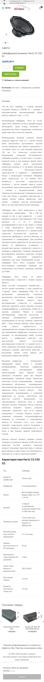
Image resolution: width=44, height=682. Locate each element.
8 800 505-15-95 (28, 1)
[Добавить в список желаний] (18, 613)
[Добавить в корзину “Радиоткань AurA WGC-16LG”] (18, 617)
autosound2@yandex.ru (17, 3)
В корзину (19, 68)
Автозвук (15, 87)
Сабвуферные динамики (30, 87)
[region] (22, 672)
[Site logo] (22, 8)
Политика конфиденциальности (17, 645)
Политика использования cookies (29, 648)
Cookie (12, 671)
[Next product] (8, 43)
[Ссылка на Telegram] (4, 3)
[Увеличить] (6, 34)
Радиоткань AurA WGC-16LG (11, 628)
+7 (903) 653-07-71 (15, 1)
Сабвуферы (6, 90)
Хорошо (22, 677)
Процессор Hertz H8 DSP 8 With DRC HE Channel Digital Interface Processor (32, 630)
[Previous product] (3, 43)
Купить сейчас (10, 74)
